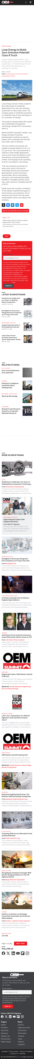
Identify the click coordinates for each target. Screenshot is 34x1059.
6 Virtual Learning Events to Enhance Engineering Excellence (15, 599)
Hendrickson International (14, 487)
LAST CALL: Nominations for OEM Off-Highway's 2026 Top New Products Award (16, 718)
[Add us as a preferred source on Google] (21, 205)
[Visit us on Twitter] (8, 953)
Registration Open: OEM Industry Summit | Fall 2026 (17, 675)
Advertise (4, 1051)
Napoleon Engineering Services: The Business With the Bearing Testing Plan (16, 795)
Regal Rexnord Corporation (15, 880)
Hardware (5, 406)
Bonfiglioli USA (10, 563)
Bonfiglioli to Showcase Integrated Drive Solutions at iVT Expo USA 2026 (12, 312)
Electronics (6, 368)
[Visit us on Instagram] (27, 953)
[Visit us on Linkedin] (13, 953)
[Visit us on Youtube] (18, 953)
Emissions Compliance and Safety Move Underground (10, 385)
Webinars (5, 672)
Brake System (6, 870)
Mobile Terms (7, 282)
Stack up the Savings (9, 396)
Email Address (8, 254)
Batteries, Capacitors (9, 394)
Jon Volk (5, 936)
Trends (4, 912)
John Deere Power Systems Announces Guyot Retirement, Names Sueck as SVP (11, 337)
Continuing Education (9, 595)
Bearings (5, 792)
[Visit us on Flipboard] (22, 953)
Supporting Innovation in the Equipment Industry (11, 326)
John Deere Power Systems (14, 640)
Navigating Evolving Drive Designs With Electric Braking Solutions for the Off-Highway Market (16, 875)
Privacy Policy (20, 282)
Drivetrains (6, 46)
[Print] (3, 205)
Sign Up (8, 286)
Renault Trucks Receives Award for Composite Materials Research (11, 411)
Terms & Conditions (26, 1051)
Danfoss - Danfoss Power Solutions (17, 921)
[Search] (26, 2)
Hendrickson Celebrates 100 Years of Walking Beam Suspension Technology (11, 300)
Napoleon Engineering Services (16, 799)
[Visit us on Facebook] (3, 953)
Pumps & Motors (7, 556)
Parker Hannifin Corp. (12, 838)
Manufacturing (7, 713)
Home (3, 479)
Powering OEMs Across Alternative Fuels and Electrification (17, 835)
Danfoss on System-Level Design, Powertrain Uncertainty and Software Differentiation (16, 916)
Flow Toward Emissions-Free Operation (11, 372)
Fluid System (6, 831)
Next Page (20, 943)
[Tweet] (17, 205)
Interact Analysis (21, 765)
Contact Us (14, 1053)
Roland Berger (13, 689)
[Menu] (30, 2)
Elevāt (12, 686)
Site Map (22, 1053)
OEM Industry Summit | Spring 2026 (15, 755)
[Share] (8, 205)
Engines (4, 381)
